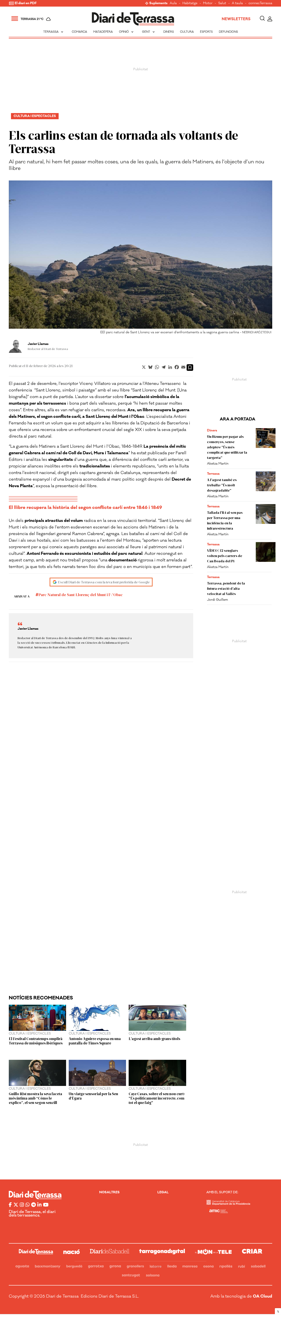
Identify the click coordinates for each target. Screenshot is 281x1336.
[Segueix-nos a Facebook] (10, 1205)
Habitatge (189, 3)
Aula (173, 3)
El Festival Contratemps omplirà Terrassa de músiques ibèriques (36, 1040)
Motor (208, 3)
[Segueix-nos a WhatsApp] (27, 1205)
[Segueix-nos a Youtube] (46, 1205)
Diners (168, 32)
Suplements (158, 3)
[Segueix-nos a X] (15, 1205)
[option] (140, 258)
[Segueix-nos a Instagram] (22, 1205)
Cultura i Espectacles (35, 116)
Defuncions (228, 32)
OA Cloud (262, 1296)
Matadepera (103, 32)
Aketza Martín (218, 464)
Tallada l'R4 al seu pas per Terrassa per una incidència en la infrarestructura (225, 520)
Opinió (126, 32)
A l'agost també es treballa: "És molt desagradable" (222, 485)
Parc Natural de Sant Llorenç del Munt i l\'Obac (80, 594)
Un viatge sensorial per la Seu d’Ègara (93, 1095)
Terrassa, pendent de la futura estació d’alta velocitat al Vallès (226, 588)
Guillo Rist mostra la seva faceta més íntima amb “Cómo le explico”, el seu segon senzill (35, 1098)
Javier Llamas (38, 344)
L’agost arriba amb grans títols (154, 1038)
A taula (237, 3)
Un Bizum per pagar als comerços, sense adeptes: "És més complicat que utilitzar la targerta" (227, 447)
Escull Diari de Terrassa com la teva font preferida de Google (104, 582)
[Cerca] (262, 19)
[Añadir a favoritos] (190, 367)
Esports (206, 32)
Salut (222, 3)
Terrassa (53, 32)
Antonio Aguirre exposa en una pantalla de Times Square (95, 1040)
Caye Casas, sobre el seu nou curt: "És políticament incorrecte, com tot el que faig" (157, 1098)
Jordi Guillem (217, 600)
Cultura (187, 32)
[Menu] (14, 19)
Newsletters (236, 19)
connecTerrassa (260, 3)
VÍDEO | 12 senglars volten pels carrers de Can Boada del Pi (224, 555)
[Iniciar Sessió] (269, 19)
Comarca (79, 32)
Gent (149, 32)
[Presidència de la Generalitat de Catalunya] (228, 1204)
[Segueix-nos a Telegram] (33, 1205)
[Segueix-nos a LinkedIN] (39, 1205)
